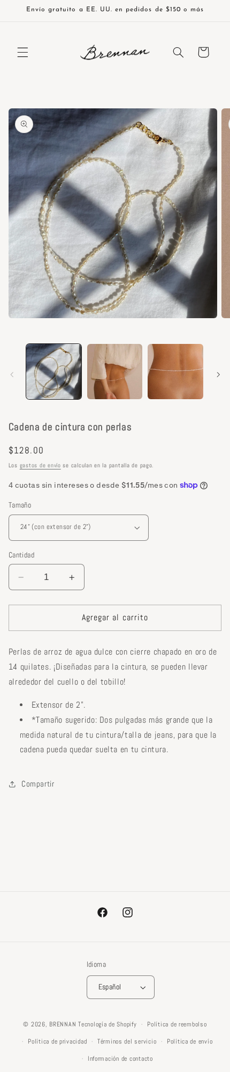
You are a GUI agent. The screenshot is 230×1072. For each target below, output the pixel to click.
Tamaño (20, 505)
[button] (22, 52)
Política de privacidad (57, 1041)
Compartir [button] (38, 784)
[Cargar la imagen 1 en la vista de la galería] (53, 371)
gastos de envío (40, 465)
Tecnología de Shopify (107, 1024)
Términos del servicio (126, 1041)
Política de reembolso (176, 1024)
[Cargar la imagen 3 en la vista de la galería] (175, 371)
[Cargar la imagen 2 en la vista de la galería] (114, 371)
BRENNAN (62, 1024)
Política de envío (190, 1041)
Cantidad (21, 555)
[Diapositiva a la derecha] (218, 374)
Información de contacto (120, 1058)
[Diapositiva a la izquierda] (12, 374)
